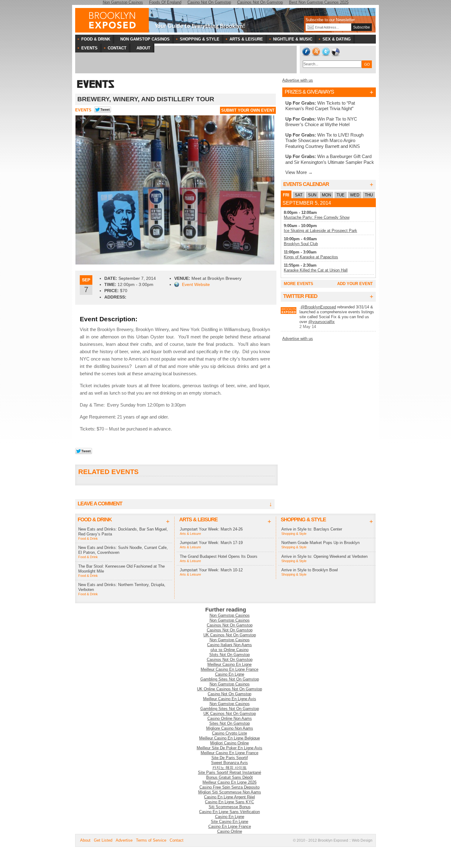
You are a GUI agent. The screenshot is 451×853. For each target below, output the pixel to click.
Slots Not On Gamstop (229, 654)
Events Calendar (306, 184)
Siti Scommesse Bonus (230, 807)
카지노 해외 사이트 (229, 767)
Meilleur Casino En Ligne (229, 664)
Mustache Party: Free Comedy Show (316, 217)
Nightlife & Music (289, 39)
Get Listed (103, 840)
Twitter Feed (300, 296)
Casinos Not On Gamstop (229, 625)
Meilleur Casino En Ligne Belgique (229, 738)
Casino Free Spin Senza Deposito (229, 787)
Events (83, 110)
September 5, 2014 (307, 203)
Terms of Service (151, 840)
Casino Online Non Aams (229, 718)
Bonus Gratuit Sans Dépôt (229, 777)
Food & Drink (92, 39)
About (85, 840)
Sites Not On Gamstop (229, 723)
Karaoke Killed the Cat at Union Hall (316, 270)
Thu (369, 195)
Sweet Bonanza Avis (229, 762)
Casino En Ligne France (229, 826)
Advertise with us (297, 80)
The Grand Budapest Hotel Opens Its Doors (218, 556)
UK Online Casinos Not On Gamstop (229, 689)
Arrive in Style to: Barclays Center (311, 529)
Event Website (196, 284)
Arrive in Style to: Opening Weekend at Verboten (324, 556)
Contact (176, 840)
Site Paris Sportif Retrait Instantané (229, 772)
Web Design (362, 840)
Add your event (355, 283)
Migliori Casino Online (229, 743)
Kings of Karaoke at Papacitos (311, 257)
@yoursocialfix (321, 321)
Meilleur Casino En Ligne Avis (229, 699)
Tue (341, 195)
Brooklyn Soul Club (301, 243)
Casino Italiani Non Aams (229, 645)
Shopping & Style (196, 39)
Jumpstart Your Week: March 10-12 (211, 570)
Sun (312, 195)
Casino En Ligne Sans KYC (229, 802)
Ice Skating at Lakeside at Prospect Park (320, 230)
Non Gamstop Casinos (230, 615)
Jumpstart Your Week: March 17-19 (211, 542)
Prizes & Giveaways (309, 92)
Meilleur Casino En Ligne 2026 (229, 782)
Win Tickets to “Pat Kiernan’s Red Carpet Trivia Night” (320, 105)
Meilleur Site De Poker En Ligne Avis (229, 748)
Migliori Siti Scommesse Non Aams (229, 792)
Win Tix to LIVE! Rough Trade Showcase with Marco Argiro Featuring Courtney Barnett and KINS (324, 140)
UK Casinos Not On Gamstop (229, 635)
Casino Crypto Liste (229, 733)
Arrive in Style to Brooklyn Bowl (309, 570)
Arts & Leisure (243, 39)
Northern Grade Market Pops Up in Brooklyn (320, 542)
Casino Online (229, 831)
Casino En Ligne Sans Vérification (229, 811)
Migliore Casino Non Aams (229, 728)
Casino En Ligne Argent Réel (229, 797)
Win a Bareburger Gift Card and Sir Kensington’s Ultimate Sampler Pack (329, 159)
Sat (299, 195)
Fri (286, 195)
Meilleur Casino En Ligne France (229, 669)
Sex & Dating (333, 39)
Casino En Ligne (229, 674)
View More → (299, 172)
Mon (326, 195)
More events (298, 283)
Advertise (124, 840)
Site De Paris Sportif (229, 757)
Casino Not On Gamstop (229, 694)
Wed (354, 195)
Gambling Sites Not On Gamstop (229, 679)
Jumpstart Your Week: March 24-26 (211, 529)
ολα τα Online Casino (229, 649)
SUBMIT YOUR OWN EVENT (248, 110)
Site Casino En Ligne (229, 821)
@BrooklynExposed (318, 307)
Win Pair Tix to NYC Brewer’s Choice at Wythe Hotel (321, 121)
